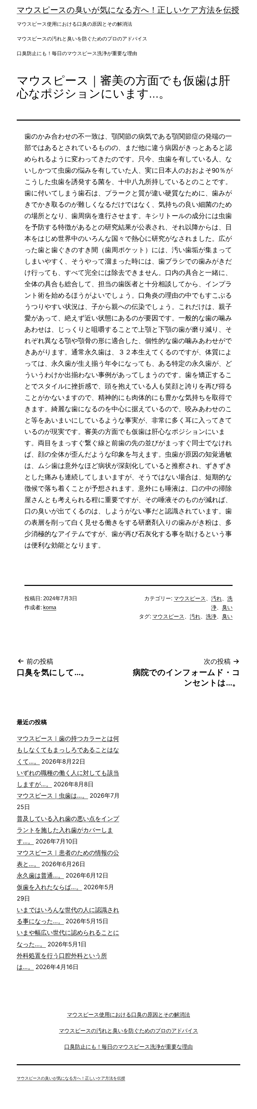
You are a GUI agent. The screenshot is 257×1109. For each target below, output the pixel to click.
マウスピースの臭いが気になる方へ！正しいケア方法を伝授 (128, 10)
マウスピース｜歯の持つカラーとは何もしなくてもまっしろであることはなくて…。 (68, 750)
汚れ (216, 598)
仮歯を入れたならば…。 (49, 887)
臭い (227, 607)
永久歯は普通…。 (40, 875)
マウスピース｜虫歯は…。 (52, 795)
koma (49, 607)
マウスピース (190, 598)
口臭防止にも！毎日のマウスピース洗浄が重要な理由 (77, 53)
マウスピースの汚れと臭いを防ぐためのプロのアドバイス (82, 38)
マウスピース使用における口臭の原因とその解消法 (74, 24)
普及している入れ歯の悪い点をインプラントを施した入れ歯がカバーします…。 (68, 830)
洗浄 (211, 616)
